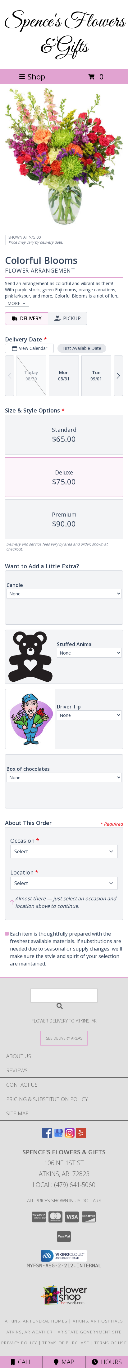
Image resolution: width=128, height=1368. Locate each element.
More (13, 303)
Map (66, 1362)
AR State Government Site (89, 1332)
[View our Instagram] (70, 1135)
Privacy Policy (19, 1343)
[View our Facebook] (47, 1135)
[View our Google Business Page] (58, 1135)
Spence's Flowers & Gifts (64, 34)
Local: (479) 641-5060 (64, 1184)
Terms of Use (110, 1343)
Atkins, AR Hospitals (98, 1321)
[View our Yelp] (81, 1135)
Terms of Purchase (65, 1343)
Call (23, 1362)
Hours (110, 1362)
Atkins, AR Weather (30, 1332)
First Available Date (81, 348)
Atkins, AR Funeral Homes (36, 1321)
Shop (36, 76)
